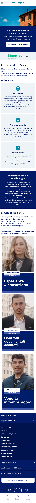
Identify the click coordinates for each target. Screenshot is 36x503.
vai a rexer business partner (18, 480)
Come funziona (6, 427)
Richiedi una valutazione (18, 45)
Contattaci (5, 437)
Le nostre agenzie (7, 450)
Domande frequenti (8, 434)
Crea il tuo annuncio (8, 443)
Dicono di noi (6, 440)
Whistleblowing (7, 453)
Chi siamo (4, 431)
